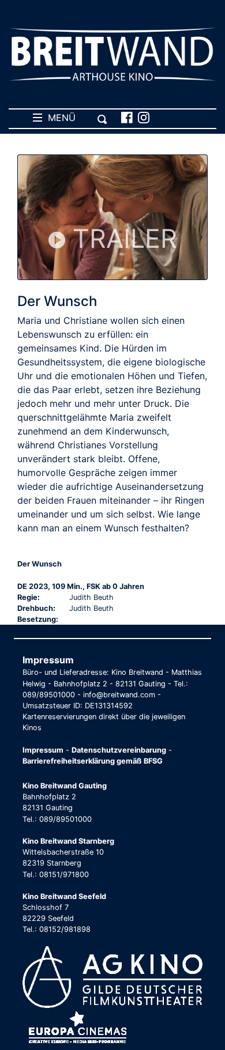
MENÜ (59, 117)
